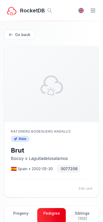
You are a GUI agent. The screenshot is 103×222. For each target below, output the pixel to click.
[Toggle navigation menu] (93, 10)
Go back (22, 34)
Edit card (85, 188)
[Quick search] (49, 10)
